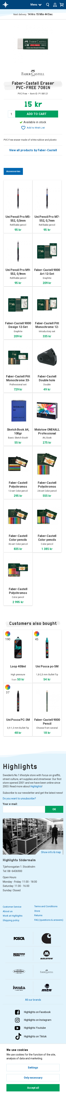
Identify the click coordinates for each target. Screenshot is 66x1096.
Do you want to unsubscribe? (19, 798)
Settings (33, 1067)
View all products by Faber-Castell (33, 150)
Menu (33, 4)
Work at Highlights (12, 915)
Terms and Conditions (45, 906)
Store (37, 911)
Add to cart (37, 114)
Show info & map (51, 852)
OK (54, 809)
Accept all (33, 1087)
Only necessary (33, 1077)
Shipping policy (11, 920)
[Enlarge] (33, 44)
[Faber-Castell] (33, 72)
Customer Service (12, 906)
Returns (38, 915)
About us (7, 911)
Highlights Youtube (35, 1027)
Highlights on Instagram (37, 1019)
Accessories (13, 171)
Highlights (36, 786)
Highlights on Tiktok (35, 1036)
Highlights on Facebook (37, 1012)
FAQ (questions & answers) (48, 920)
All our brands (33, 999)
